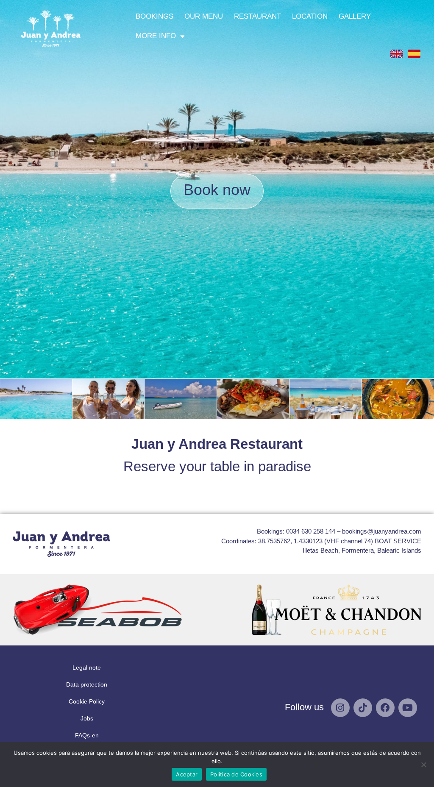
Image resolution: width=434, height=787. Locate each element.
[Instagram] (340, 707)
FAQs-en (87, 735)
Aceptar (187, 774)
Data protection (86, 684)
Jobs (87, 718)
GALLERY (355, 16)
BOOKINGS (154, 16)
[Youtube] (407, 707)
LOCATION (310, 16)
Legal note (86, 667)
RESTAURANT (257, 16)
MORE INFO (156, 36)
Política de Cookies (236, 774)
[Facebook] (385, 707)
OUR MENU (203, 16)
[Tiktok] (362, 707)
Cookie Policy (87, 701)
